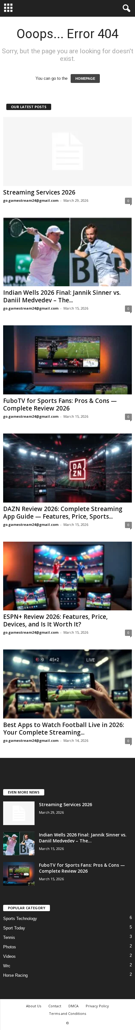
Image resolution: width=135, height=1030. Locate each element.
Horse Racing (15, 975)
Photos (9, 947)
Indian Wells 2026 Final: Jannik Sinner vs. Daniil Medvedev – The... (62, 296)
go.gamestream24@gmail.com (30, 200)
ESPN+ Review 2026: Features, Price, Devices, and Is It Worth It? (55, 620)
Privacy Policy (97, 1006)
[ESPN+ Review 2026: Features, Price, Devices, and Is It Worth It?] (67, 576)
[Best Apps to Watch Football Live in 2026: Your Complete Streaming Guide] (67, 684)
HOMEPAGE (85, 78)
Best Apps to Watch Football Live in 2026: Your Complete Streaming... (63, 728)
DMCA (73, 1006)
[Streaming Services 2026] (67, 151)
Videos (9, 956)
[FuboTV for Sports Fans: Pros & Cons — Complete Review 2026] (67, 359)
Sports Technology (20, 918)
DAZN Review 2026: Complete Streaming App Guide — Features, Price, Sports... (62, 513)
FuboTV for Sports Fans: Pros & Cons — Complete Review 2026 (60, 404)
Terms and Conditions (67, 1013)
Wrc (6, 965)
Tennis (9, 937)
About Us (33, 1006)
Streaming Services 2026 (39, 192)
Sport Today (14, 928)
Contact (54, 1006)
